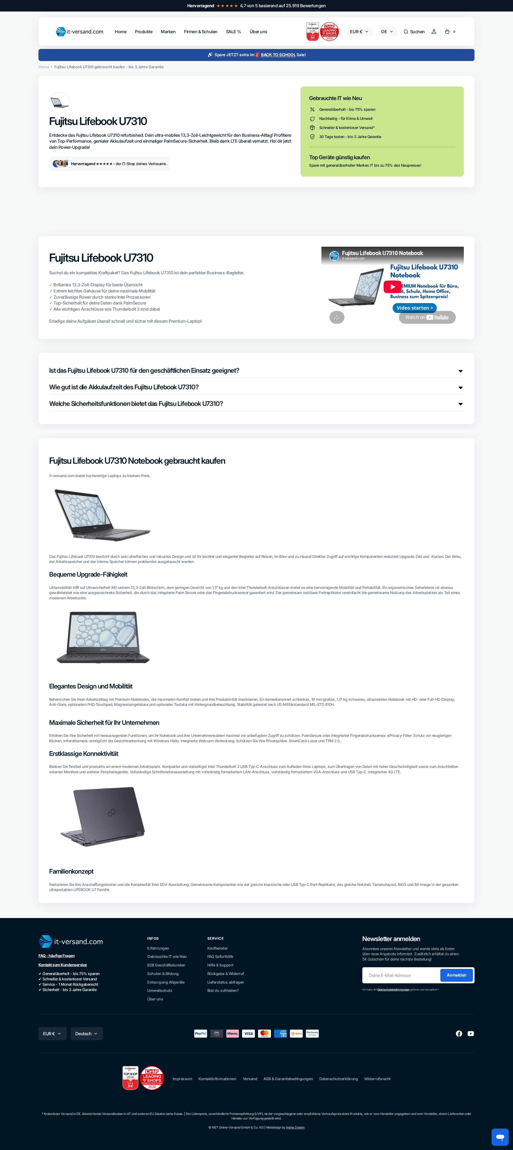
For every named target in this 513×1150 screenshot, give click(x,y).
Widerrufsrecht (377, 1078)
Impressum (182, 1078)
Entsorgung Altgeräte (165, 982)
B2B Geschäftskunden (166, 965)
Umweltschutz (159, 990)
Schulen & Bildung (163, 973)
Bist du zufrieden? (223, 990)
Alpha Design (295, 1127)
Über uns (155, 999)
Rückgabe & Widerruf (225, 973)
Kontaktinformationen (217, 1078)
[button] (414, 31)
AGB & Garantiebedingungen (288, 1078)
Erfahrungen (158, 948)
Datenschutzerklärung (338, 1078)
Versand (250, 1078)
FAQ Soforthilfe (220, 956)
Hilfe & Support (220, 965)
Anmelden (457, 975)
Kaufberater (217, 948)
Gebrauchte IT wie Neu (167, 956)
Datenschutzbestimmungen (394, 989)
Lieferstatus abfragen (225, 982)
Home (43, 66)
